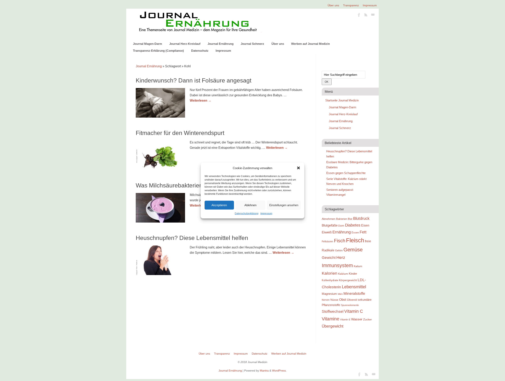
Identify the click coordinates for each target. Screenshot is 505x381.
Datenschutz (200, 50)
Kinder (353, 273)
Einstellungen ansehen (283, 205)
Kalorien (329, 273)
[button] (298, 168)
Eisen (365, 225)
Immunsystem (337, 265)
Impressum (266, 213)
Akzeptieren (219, 205)
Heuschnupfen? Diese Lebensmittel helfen (192, 238)
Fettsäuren (327, 241)
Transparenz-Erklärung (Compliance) (158, 50)
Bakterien (341, 218)
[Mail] (373, 15)
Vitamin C (353, 311)
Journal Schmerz (252, 43)
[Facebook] (359, 15)
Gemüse (353, 249)
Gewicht (329, 258)
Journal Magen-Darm (147, 43)
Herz (340, 257)
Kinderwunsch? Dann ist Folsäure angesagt (193, 80)
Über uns (333, 5)
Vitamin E (345, 319)
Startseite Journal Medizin (342, 100)
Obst (342, 299)
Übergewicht (332, 326)
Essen (355, 232)
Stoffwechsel (332, 311)
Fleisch (355, 240)
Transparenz (351, 5)
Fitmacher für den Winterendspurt (180, 133)
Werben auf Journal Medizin (310, 43)
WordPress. (279, 370)
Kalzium (343, 273)
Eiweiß (327, 232)
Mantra (264, 370)
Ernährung (341, 232)
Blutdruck (361, 218)
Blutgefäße (330, 225)
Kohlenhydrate (330, 280)
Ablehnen (250, 205)
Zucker (367, 319)
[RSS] (366, 15)
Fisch (339, 240)
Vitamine (330, 318)
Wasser (356, 319)
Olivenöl (352, 299)
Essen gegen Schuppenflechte (346, 173)
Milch (340, 294)
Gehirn (339, 250)
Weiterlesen (200, 100)
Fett (363, 232)
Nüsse (334, 299)
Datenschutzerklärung (246, 213)
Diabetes (352, 225)
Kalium (358, 266)
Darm (341, 225)
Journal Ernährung (221, 43)
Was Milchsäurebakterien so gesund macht (193, 185)
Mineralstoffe (354, 293)
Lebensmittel (354, 286)
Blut (350, 218)
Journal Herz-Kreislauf (184, 43)
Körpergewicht (348, 280)
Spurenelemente (350, 305)
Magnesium (329, 293)
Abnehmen (328, 218)
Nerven (326, 300)
